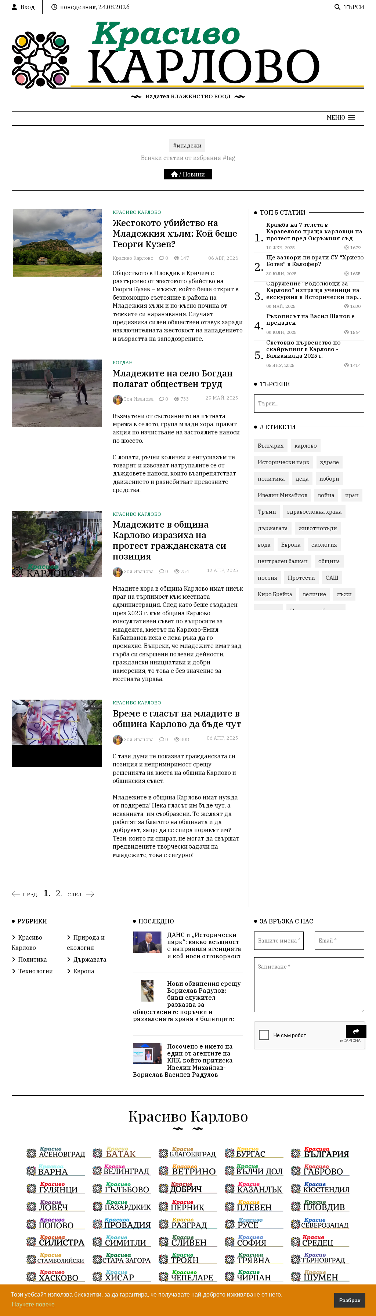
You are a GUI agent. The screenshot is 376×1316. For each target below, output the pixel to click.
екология (324, 544)
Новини (194, 174)
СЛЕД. (75, 894)
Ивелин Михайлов (282, 495)
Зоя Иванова (138, 399)
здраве (329, 462)
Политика (32, 959)
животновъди (318, 528)
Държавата (89, 959)
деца (302, 478)
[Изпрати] (356, 1031)
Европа (291, 544)
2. (59, 893)
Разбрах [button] (350, 1300)
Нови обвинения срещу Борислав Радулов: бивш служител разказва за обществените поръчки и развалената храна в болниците (187, 1001)
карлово (305, 445)
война (326, 495)
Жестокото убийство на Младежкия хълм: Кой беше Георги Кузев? (175, 233)
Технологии (35, 971)
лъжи (344, 594)
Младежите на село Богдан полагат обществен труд (173, 378)
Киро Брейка (275, 594)
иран (352, 495)
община (329, 561)
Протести (301, 577)
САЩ (332, 577)
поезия (267, 577)
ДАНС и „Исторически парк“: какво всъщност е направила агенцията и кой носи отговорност (204, 945)
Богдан (123, 363)
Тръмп (267, 511)
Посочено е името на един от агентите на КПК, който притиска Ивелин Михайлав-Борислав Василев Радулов (183, 1060)
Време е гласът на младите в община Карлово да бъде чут (177, 718)
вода (264, 544)
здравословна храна (314, 511)
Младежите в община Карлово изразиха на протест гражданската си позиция (169, 540)
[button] (341, 117)
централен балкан (283, 561)
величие (314, 594)
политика (271, 478)
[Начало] (175, 174)
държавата (273, 528)
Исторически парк (284, 462)
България (271, 445)
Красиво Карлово (137, 212)
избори (329, 478)
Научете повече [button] (33, 1304)
